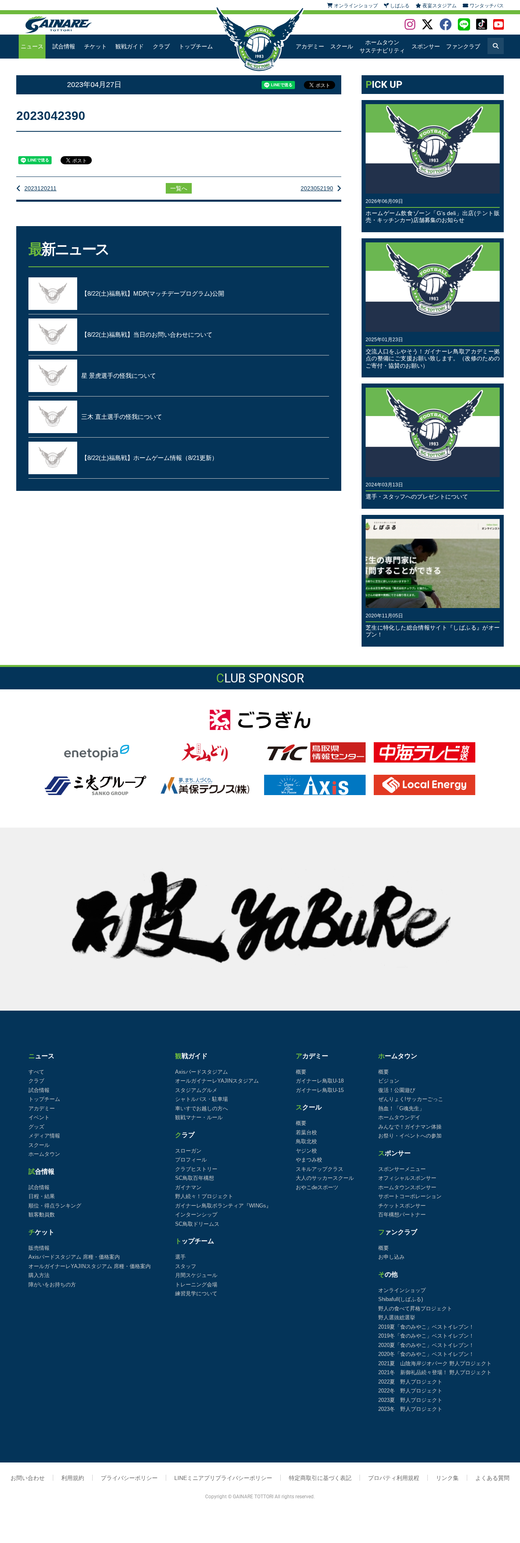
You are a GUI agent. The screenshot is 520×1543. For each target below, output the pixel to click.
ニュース (32, 46)
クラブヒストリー (196, 1169)
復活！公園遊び (396, 1090)
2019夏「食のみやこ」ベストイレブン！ (426, 1327)
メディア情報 (44, 1136)
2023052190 (317, 188)
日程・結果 (41, 1196)
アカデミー (310, 46)
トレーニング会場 (196, 1284)
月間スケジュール (196, 1275)
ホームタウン (44, 1154)
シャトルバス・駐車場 (201, 1099)
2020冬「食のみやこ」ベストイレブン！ (426, 1354)
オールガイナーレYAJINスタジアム (217, 1081)
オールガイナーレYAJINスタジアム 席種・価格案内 (89, 1266)
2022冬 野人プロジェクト (410, 1391)
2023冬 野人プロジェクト (410, 1409)
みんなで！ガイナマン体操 (410, 1127)
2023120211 (40, 188)
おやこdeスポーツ (317, 1187)
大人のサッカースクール (325, 1178)
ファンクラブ (463, 46)
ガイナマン (188, 1187)
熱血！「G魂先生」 (401, 1108)
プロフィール (191, 1160)
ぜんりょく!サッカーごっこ (410, 1099)
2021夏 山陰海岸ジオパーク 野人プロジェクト (435, 1363)
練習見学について (196, 1293)
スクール (341, 46)
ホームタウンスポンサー (407, 1187)
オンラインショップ (402, 1290)
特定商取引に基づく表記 (320, 1478)
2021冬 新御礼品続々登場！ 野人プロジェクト (435, 1372)
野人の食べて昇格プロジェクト (415, 1308)
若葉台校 (306, 1132)
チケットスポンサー (402, 1206)
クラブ (161, 46)
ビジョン (388, 1081)
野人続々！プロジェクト (204, 1196)
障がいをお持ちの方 (52, 1284)
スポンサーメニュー (402, 1169)
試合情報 (63, 46)
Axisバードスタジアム (201, 1072)
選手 (180, 1257)
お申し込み (391, 1257)
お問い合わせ (28, 1478)
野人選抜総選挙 (396, 1317)
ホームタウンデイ (399, 1117)
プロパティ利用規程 (393, 1478)
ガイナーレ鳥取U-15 (320, 1090)
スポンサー (426, 46)
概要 (301, 1072)
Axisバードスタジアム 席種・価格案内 (74, 1257)
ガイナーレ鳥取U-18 (320, 1081)
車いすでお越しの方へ (201, 1108)
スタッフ (185, 1266)
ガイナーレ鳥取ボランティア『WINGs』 (223, 1206)
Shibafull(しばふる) (400, 1299)
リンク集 (447, 1478)
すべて (36, 1072)
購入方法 (39, 1275)
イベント (39, 1117)
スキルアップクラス (319, 1169)
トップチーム (196, 46)
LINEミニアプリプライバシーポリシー (223, 1478)
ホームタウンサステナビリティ (382, 46)
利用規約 (72, 1478)
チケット (95, 46)
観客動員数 (41, 1215)
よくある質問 (492, 1478)
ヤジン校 (306, 1151)
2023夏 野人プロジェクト (410, 1400)
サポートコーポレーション (410, 1196)
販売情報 (39, 1248)
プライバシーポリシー (129, 1478)
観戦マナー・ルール (199, 1117)
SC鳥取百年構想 (194, 1178)
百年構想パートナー (402, 1215)
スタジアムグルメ (196, 1090)
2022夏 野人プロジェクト (410, 1382)
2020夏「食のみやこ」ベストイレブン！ (426, 1345)
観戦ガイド (129, 46)
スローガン (188, 1151)
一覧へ (178, 188)
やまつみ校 (309, 1160)
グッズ (36, 1127)
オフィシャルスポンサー (407, 1178)
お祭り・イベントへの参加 (410, 1136)
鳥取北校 (306, 1141)
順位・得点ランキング (54, 1206)
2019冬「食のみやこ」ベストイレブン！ (426, 1336)
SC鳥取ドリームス (197, 1224)
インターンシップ (196, 1215)
